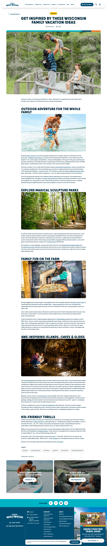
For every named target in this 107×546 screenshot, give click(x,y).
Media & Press (47, 529)
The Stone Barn (61, 319)
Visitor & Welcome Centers (66, 519)
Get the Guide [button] (92, 540)
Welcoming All (63, 521)
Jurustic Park (51, 242)
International (47, 531)
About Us (61, 514)
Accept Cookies (75, 542)
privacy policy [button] (63, 541)
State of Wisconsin (64, 526)
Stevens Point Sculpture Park (71, 245)
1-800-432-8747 (33, 514)
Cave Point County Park (63, 167)
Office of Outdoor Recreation (48, 519)
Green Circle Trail (29, 247)
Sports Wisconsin (48, 536)
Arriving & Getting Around (66, 516)
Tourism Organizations (50, 527)
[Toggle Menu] (99, 4)
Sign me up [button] (28, 480)
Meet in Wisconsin (48, 534)
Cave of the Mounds (48, 405)
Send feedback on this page (33, 523)
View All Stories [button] (15, 14)
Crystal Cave (43, 396)
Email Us (31, 512)
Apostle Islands (30, 380)
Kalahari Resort (43, 431)
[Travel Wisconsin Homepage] (12, 4)
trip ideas (60, 442)
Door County (31, 156)
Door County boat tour (51, 178)
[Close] (104, 514)
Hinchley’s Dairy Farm (77, 302)
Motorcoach (47, 524)
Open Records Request (65, 523)
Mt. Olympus (54, 438)
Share (59, 26)
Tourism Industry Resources (48, 515)
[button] (87, 4)
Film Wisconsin (47, 522)
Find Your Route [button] (76, 480)
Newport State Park (35, 158)
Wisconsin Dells (39, 422)
